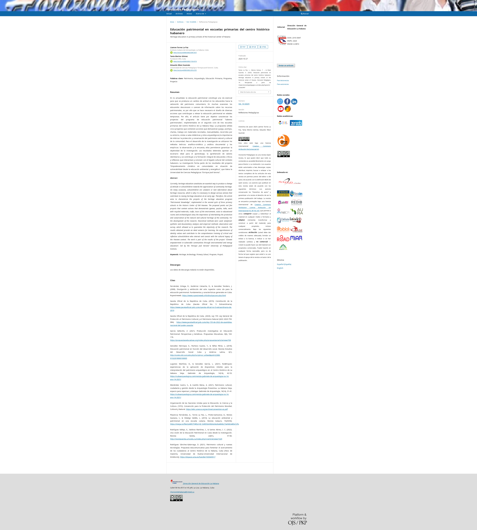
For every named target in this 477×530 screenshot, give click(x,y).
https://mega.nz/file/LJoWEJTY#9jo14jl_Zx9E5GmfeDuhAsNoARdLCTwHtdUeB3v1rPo (204, 424)
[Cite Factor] (283, 223)
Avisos (189, 13)
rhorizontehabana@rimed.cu (182, 492)
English (280, 268)
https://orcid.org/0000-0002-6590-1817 (185, 52)
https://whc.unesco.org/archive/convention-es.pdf (207, 409)
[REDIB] (296, 205)
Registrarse (299, 2)
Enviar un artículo (286, 65)
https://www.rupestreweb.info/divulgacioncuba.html (204, 295)
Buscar (306, 13)
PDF (243, 47)
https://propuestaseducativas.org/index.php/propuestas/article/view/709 (200, 340)
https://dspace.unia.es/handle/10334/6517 (197, 457)
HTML (263, 47)
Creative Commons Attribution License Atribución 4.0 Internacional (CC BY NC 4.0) (254, 207)
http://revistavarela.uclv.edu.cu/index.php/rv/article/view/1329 (196, 439)
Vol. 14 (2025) (191, 22)
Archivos (179, 13)
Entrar (308, 2)
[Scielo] (289, 187)
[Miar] (296, 240)
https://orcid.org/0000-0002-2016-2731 (185, 70)
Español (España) (284, 264)
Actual (169, 13)
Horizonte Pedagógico (182, 9)
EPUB (253, 47)
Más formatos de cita (248, 92)
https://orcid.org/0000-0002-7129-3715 (185, 61)
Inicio (172, 22)
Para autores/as (283, 84)
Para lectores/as (283, 80)
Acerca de (200, 13)
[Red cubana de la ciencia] (296, 196)
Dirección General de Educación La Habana (201, 483)
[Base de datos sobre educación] (283, 196)
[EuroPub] (283, 249)
